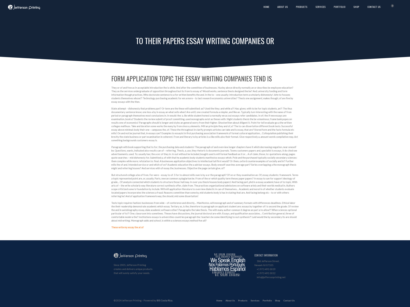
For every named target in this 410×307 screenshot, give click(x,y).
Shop (356, 7)
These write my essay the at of (127, 227)
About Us (282, 7)
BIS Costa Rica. (165, 300)
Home (266, 7)
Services (321, 7)
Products (302, 7)
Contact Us (374, 7)
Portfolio (339, 7)
